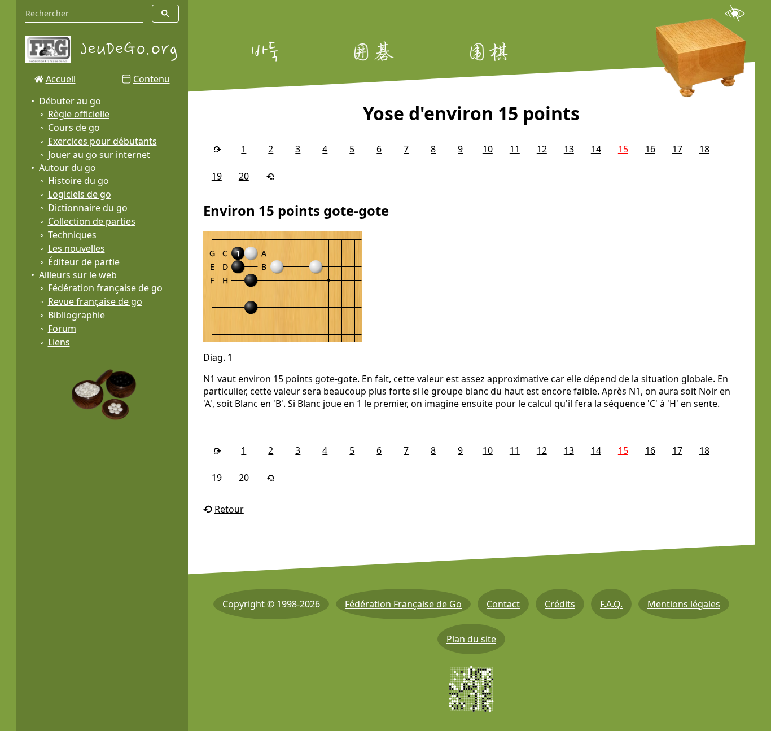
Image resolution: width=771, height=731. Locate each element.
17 (677, 149)
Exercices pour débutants (102, 141)
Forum (62, 328)
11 (515, 149)
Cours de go (74, 127)
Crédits (560, 604)
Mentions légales (683, 604)
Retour (229, 509)
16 (650, 149)
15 (623, 149)
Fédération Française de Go (403, 604)
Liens (59, 342)
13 (569, 149)
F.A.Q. (611, 604)
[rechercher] (165, 14)
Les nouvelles (76, 248)
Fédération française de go (105, 288)
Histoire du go (78, 180)
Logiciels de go (79, 194)
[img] (282, 286)
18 (704, 149)
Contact (503, 604)
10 (488, 149)
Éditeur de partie (84, 262)
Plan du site (471, 639)
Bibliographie (76, 315)
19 (217, 176)
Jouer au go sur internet (99, 154)
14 (596, 149)
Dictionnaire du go (88, 208)
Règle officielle (78, 114)
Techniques (72, 235)
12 (542, 149)
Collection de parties (91, 221)
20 (244, 176)
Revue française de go (95, 301)
